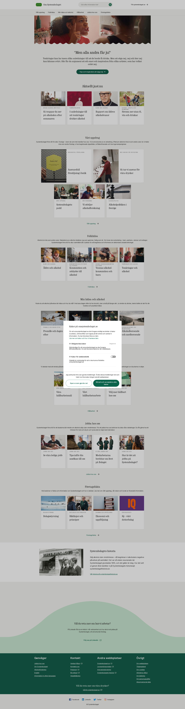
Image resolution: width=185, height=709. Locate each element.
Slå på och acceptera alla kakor (106, 383)
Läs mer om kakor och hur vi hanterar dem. (84, 338)
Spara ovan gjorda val (79, 383)
